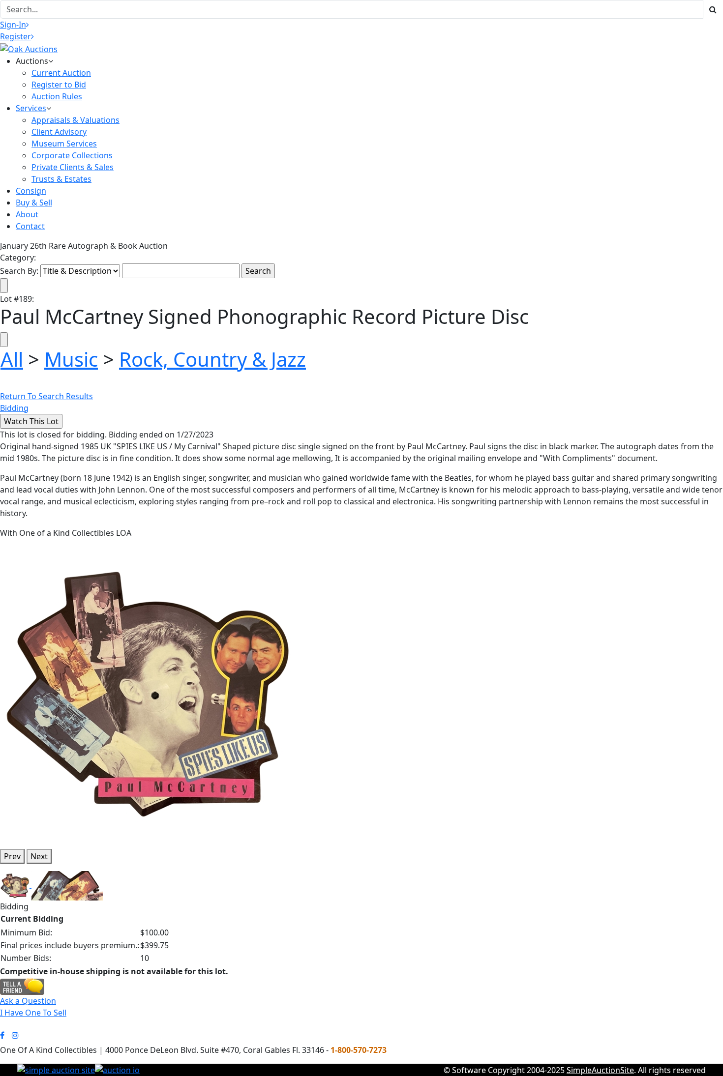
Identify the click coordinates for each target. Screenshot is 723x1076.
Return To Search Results (46, 396)
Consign (31, 190)
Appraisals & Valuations (75, 120)
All (11, 359)
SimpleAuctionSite (600, 1070)
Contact (30, 226)
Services (31, 108)
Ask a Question (28, 1000)
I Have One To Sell (33, 1012)
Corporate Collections (72, 155)
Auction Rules (56, 96)
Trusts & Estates (61, 179)
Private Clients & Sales (72, 167)
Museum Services (64, 143)
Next (39, 856)
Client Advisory (59, 131)
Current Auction (61, 72)
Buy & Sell (34, 202)
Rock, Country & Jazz (212, 359)
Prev (12, 856)
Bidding (14, 408)
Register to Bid (58, 84)
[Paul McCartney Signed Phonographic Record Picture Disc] (147, 693)
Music (71, 359)
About (27, 214)
